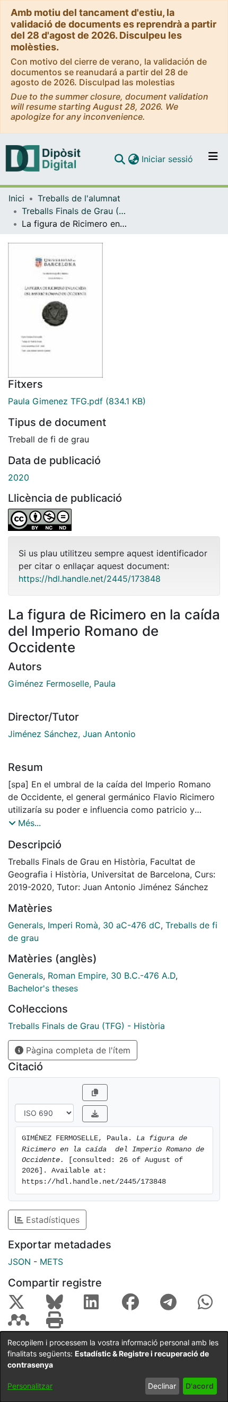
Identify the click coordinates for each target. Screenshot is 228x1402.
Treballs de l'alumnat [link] (79, 198)
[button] (119, 159)
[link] (114, 401)
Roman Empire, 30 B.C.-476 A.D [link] (112, 975)
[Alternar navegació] (213, 159)
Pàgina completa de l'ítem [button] (76, 1050)
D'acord (200, 1385)
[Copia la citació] (95, 1092)
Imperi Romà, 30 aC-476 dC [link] (104, 925)
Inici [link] (16, 198)
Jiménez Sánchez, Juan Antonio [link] (72, 734)
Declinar (162, 1385)
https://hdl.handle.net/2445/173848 (90, 578)
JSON (19, 1261)
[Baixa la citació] (95, 1113)
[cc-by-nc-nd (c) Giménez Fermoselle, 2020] (114, 520)
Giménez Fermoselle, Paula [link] (62, 683)
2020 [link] (18, 477)
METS (51, 1261)
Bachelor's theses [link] (43, 988)
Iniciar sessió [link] (168, 159)
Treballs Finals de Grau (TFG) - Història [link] (75, 211)
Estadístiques (51, 1219)
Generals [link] (25, 925)
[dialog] (114, 1367)
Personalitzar (29, 1385)
